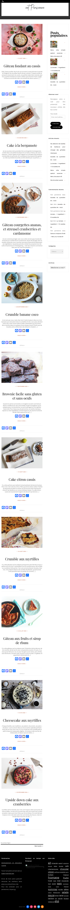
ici (15, 889)
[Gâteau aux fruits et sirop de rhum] (21, 627)
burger (61, 866)
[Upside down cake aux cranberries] (21, 788)
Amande (55, 863)
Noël (49, 884)
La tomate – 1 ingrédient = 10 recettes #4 (57, 69)
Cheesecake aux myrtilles (22, 720)
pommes (52, 889)
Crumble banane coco (22, 314)
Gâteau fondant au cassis (22, 66)
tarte (61, 895)
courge (62, 872)
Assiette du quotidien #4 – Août (57, 83)
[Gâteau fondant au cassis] (21, 54)
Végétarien (51, 901)
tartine (51, 898)
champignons (53, 869)
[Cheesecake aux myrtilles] (21, 708)
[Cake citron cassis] (21, 468)
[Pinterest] (35, 906)
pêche (49, 892)
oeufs (54, 884)
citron (51, 872)
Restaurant (56, 892)
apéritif (60, 863)
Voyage (66, 898)
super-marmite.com (7, 873)
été (57, 901)
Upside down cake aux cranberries (21, 802)
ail (49, 862)
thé (56, 898)
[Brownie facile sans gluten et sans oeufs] (21, 382)
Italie (54, 881)
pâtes (66, 889)
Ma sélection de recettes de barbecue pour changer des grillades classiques (57, 148)
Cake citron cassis (22, 479)
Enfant (50, 875)
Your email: (53, 114)
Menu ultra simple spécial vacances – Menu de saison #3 (57, 53)
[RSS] (42, 906)
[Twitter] (38, 906)
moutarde (65, 881)
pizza (49, 886)
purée (60, 889)
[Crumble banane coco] (21, 303)
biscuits (50, 866)
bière (55, 866)
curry (67, 872)
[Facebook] (27, 906)
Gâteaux (22, 97)
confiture (57, 872)
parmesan (66, 884)
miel (59, 881)
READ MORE (21, 87)
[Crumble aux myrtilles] (21, 547)
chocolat (64, 869)
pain (59, 883)
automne (66, 863)
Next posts (38, 846)
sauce (51, 895)
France (66, 875)
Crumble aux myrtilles (22, 559)
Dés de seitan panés (56, 180)
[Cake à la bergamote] (21, 134)
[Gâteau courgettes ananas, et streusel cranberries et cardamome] (21, 213)
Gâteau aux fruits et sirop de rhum (22, 640)
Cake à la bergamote (22, 145)
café (67, 866)
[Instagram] (31, 906)
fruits (66, 878)
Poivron (66, 886)
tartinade (66, 895)
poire (57, 886)
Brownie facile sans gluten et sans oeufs (22, 396)
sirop (57, 895)
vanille (60, 898)
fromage (53, 877)
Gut (51, 204)
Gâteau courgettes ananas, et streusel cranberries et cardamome (22, 228)
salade (65, 892)
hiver (50, 881)
